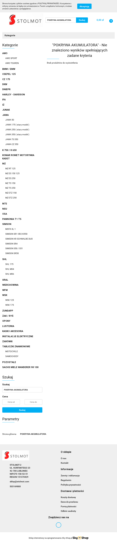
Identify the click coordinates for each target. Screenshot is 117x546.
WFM (5, 290)
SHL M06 (9, 274)
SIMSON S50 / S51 (14, 248)
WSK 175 (9, 305)
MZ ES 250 (10, 178)
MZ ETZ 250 (11, 197)
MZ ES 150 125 (12, 173)
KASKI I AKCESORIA (12, 331)
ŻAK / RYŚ (7, 316)
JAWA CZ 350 (11, 144)
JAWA (5, 115)
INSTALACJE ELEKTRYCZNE (17, 336)
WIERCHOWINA (10, 285)
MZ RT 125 (10, 168)
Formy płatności (68, 506)
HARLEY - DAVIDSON (13, 94)
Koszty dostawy (68, 497)
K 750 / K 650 (9, 150)
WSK (5, 295)
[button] (66, 452)
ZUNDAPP (7, 310)
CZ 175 (6, 79)
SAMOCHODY (11, 356)
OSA (4, 214)
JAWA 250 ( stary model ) (17, 129)
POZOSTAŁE (9, 362)
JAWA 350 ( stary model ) (17, 134)
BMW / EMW (8, 69)
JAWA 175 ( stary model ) (17, 124)
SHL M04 (9, 269)
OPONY (6, 321)
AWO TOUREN (12, 63)
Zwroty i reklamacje (70, 475)
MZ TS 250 (10, 188)
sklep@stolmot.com (19, 481)
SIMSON (7, 224)
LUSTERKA (8, 326)
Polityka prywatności (71, 485)
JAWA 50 (9, 120)
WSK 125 (9, 300)
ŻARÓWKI (7, 341)
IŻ (3, 104)
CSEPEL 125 (9, 74)
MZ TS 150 (10, 183)
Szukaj (22, 410)
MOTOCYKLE (11, 351)
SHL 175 (9, 264)
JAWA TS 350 (11, 139)
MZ (4, 163)
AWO (5, 53)
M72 (4, 203)
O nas (63, 458)
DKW (4, 84)
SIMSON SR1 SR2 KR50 (16, 234)
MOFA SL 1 (10, 229)
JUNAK (6, 109)
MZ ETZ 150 (11, 193)
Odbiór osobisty (68, 511)
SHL (4, 259)
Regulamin (66, 480)
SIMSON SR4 (11, 243)
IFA (4, 99)
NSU (4, 208)
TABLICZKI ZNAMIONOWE (16, 346)
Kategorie (10, 35)
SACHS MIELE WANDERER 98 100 (20, 367)
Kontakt (64, 463)
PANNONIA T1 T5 (11, 219)
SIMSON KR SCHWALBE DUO (19, 239)
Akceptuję (84, 6)
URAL (5, 279)
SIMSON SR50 (12, 253)
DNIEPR (6, 89)
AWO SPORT (11, 58)
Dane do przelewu (69, 502)
